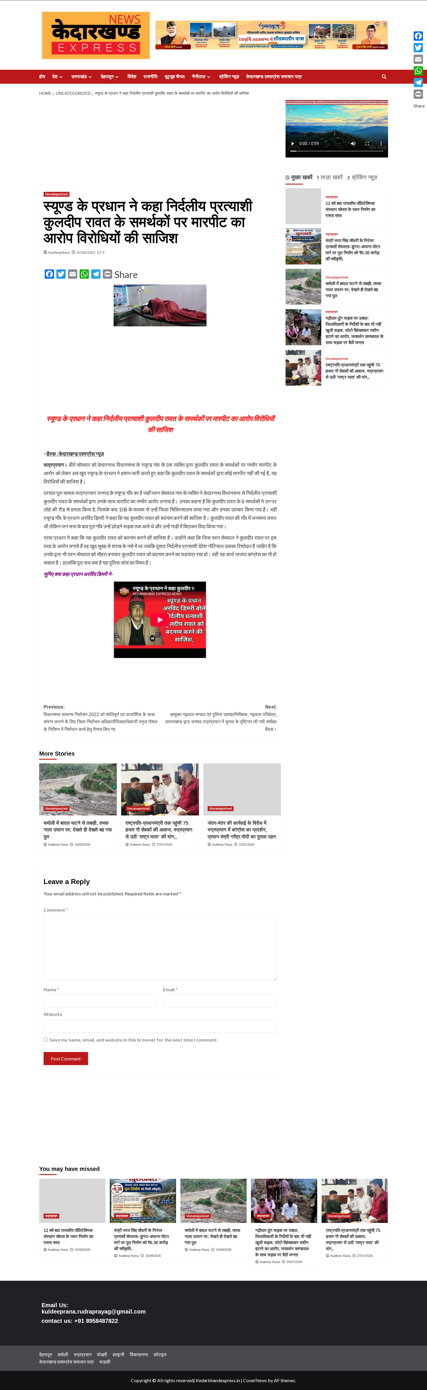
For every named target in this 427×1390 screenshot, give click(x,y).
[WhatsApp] (419, 71)
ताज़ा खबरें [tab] (331, 177)
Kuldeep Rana (59, 252)
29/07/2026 (294, 1262)
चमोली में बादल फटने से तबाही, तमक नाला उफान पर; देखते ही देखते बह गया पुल (78, 830)
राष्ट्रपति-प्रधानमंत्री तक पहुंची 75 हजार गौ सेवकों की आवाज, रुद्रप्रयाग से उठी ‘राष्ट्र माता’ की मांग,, (158, 830)
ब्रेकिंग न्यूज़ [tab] (363, 177)
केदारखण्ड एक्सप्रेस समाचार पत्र (274, 76)
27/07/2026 (164, 844)
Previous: (100, 718)
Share (126, 274)
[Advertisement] (160, 143)
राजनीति (150, 76)
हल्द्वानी (118, 1354)
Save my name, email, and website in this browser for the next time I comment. (134, 1039)
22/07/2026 (246, 844)
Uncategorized (56, 194)
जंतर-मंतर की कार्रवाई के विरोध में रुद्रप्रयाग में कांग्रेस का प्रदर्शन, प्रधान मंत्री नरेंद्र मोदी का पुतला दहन (242, 830)
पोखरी (102, 1354)
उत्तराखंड (79, 76)
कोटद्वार (160, 1354)
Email (170, 989)
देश (55, 76)
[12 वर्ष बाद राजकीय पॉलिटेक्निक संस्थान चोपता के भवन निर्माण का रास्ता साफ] (72, 1201)
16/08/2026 (153, 1255)
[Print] (419, 94)
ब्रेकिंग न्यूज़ (229, 76)
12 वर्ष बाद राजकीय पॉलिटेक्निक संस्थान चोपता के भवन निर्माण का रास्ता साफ (350, 209)
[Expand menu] (61, 76)
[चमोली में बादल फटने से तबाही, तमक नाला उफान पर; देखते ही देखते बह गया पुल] (78, 789)
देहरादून (107, 76)
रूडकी (104, 1361)
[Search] (384, 77)
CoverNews (255, 1380)
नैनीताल (198, 76)
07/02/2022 (86, 252)
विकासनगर (139, 1354)
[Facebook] (419, 36)
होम (42, 76)
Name (51, 989)
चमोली (63, 1354)
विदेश (132, 76)
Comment (56, 910)
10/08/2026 (82, 844)
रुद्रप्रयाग (332, 197)
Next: (221, 718)
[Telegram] (419, 82)
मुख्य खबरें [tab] (301, 177)
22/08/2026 (82, 1249)
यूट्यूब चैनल (175, 76)
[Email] (419, 59)
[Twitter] (419, 47)
